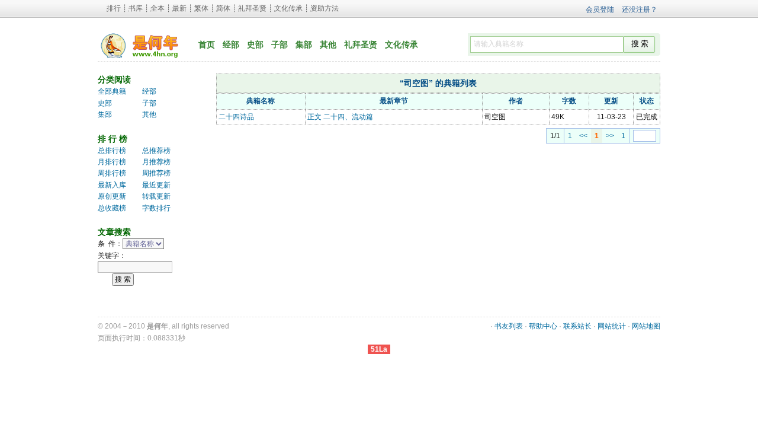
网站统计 (612, 326)
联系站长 (577, 326)
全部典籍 (112, 91)
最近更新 (156, 185)
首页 (206, 44)
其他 (328, 44)
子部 (279, 44)
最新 (179, 8)
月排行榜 (112, 162)
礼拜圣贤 (252, 8)
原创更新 (112, 196)
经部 (231, 44)
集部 (304, 44)
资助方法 (324, 8)
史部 (255, 44)
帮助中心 (543, 326)
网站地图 (646, 326)
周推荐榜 (156, 173)
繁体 (201, 8)
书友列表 (508, 326)
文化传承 (288, 8)
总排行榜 (112, 150)
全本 (157, 8)
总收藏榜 (112, 208)
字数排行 (156, 208)
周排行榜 (112, 173)
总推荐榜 (156, 150)
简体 (223, 8)
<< (583, 136)
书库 (136, 8)
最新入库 (112, 185)
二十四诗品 (236, 117)
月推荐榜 (156, 162)
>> (610, 136)
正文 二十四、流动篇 (340, 117)
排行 (114, 8)
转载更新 (156, 196)
